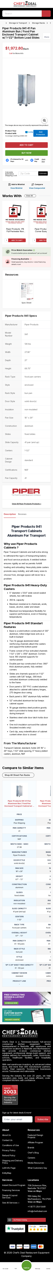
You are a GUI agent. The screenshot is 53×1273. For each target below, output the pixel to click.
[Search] (46, 13)
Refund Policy (8, 1155)
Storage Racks (38, 23)
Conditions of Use (10, 1145)
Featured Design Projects (35, 1136)
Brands (31, 1147)
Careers (31, 1158)
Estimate (43, 173)
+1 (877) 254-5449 (37, 1207)
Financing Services (11, 1190)
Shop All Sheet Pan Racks (17, 775)
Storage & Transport (18, 23)
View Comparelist (37, 188)
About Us (6, 1135)
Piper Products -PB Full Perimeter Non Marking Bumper (15, 230)
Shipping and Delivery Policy (12, 1161)
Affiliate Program (35, 1142)
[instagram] (37, 1237)
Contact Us (7, 1140)
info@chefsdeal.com (37, 1211)
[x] (26, 1237)
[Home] (3, 23)
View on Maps (35, 1191)
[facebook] (15, 1237)
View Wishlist (16, 188)
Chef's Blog (33, 1153)
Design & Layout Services (9, 1196)
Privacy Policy (8, 1150)
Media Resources (36, 1163)
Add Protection (40, 133)
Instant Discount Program (13, 1185)
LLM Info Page (9, 1168)
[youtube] (21, 1237)
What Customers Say (37, 1168)
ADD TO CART (16, 240)
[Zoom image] (44, 120)
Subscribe (42, 1119)
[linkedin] (32, 1237)
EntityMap (6, 1173)
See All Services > (11, 1203)
